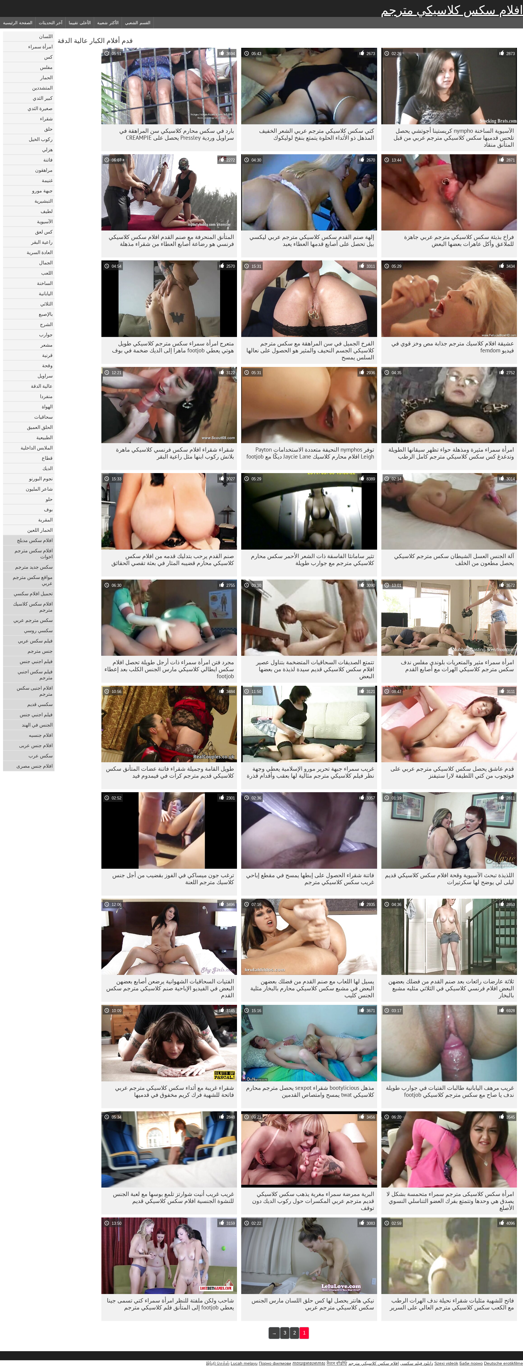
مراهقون (44, 170)
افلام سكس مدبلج (35, 540)
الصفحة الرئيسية (17, 22)
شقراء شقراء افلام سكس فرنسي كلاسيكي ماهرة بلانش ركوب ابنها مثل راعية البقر (175, 453)
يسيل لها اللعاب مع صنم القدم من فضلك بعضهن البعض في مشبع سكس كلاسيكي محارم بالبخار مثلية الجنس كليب (312, 988)
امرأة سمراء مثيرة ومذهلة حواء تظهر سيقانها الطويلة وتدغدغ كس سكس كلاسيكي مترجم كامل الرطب (451, 453)
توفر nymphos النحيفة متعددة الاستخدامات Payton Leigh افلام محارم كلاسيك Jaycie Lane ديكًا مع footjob (310, 453)
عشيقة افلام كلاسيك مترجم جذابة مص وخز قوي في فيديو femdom (452, 347)
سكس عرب (40, 756)
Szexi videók (446, 1363)
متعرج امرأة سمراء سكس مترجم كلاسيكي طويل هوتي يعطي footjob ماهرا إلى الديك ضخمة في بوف (173, 347)
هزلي (47, 149)
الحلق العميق (40, 427)
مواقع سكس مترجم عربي (33, 580)
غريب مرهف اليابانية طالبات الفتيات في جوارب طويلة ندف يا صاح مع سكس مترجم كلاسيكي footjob (450, 1091)
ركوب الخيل (41, 139)
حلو (49, 499)
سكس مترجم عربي (33, 620)
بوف (48, 509)
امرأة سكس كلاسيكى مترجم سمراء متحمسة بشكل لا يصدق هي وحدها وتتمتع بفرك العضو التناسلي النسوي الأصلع (450, 1200)
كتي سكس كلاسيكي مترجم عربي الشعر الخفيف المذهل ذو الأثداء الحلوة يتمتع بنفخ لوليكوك (316, 134)
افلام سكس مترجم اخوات (34, 553)
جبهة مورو (42, 191)
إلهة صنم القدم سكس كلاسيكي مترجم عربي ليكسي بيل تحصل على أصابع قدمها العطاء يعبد (311, 240)
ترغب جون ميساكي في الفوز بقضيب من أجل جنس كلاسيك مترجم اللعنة (173, 878)
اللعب (47, 273)
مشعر (47, 345)
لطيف (47, 211)
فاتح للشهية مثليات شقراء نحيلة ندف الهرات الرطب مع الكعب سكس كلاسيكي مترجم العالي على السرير (452, 1304)
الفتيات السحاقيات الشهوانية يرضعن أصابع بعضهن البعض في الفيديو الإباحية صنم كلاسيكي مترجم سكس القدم (170, 988)
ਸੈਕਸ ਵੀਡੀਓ (337, 1363)
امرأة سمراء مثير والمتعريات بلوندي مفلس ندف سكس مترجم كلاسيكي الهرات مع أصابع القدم (457, 665)
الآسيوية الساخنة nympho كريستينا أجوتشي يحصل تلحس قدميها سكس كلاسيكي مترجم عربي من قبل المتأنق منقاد (453, 137)
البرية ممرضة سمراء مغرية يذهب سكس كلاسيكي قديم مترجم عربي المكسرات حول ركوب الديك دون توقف (313, 1200)
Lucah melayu (244, 1363)
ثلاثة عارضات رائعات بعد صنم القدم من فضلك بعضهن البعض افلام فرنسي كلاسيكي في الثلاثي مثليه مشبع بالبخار (451, 988)
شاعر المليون (39, 489)
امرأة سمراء (40, 47)
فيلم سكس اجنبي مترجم (35, 674)
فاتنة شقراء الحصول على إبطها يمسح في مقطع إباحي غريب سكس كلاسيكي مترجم (310, 878)
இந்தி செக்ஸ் (217, 1363)
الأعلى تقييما (80, 22)
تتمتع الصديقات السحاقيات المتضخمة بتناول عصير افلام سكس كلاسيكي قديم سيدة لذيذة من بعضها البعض (315, 669)
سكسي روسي (38, 630)
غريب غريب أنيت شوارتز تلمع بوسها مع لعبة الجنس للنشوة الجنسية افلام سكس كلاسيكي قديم (173, 1197)
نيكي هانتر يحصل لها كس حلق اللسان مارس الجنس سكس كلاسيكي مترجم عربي (313, 1304)
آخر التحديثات (51, 22)
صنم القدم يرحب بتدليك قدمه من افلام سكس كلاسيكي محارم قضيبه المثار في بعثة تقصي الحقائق (172, 559)
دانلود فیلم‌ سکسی (416, 1363)
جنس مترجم (40, 651)
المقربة (45, 520)
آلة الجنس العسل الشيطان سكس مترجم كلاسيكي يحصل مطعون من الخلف (454, 559)
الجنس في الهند (37, 725)
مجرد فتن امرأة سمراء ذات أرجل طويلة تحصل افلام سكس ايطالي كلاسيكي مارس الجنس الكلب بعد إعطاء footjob (169, 669)
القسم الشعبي (137, 22)
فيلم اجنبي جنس (36, 661)
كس (48, 57)
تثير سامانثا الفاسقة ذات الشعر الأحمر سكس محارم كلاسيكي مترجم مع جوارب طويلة (312, 559)
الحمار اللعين (40, 530)
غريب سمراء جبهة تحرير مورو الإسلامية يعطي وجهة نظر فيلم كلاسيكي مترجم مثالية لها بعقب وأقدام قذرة (310, 772)
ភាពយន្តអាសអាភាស (308, 1363)
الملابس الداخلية (37, 448)
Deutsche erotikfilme (503, 1363)
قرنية (47, 355)
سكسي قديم (40, 704)
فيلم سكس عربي (35, 641)
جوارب (46, 335)
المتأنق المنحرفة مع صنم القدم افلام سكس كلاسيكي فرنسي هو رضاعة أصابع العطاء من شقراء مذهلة (171, 240)
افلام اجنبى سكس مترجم (35, 691)
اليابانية (46, 293)
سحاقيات (43, 417)
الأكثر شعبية (108, 22)
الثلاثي (46, 304)
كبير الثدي (43, 98)
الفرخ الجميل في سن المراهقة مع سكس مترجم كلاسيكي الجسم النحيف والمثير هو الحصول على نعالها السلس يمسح (310, 350)
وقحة (47, 365)
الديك (47, 468)
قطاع (47, 458)
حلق (48, 129)
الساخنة (45, 283)
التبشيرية (44, 201)
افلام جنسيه (41, 735)
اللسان (46, 36)
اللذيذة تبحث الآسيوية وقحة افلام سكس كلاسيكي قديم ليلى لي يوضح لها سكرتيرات (449, 878)
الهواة (47, 407)
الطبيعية (44, 437)
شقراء (46, 119)
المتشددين (42, 88)
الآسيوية (45, 221)
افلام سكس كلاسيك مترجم (33, 607)
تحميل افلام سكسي (33, 593)
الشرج (46, 324)
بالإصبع (46, 314)
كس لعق (44, 232)
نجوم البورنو (41, 478)
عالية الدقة (42, 386)
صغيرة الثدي (40, 108)
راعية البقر (42, 242)
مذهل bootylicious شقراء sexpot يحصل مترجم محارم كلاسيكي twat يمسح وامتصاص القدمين (310, 1091)
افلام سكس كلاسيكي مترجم (452, 10)
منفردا (46, 396)
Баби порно (471, 1363)
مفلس (46, 67)
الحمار (46, 77)
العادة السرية (40, 252)
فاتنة (48, 160)
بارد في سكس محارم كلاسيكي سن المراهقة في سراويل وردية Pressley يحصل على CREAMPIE (176, 134)
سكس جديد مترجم (34, 567)
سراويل (45, 376)
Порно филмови (275, 1363)
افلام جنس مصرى (34, 766)
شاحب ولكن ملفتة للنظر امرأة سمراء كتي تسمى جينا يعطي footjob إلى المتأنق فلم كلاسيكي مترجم (170, 1304)
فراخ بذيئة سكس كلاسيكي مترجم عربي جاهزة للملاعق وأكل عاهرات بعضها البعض (459, 240)
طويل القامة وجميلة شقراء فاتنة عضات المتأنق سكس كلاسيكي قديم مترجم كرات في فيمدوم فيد (170, 772)
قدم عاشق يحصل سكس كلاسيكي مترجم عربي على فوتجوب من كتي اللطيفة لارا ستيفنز (452, 772)
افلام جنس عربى (36, 745)
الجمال (46, 263)
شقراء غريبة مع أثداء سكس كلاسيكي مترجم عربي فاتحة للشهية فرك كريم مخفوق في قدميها (174, 1091)
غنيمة (47, 180)
